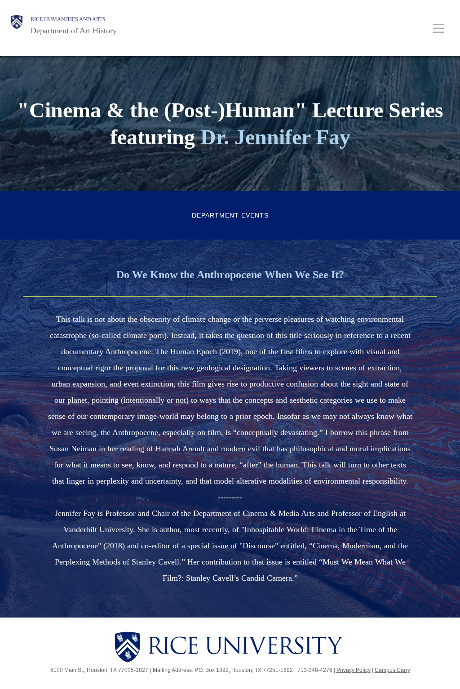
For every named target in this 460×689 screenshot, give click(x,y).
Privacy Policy (353, 670)
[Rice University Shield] (16, 25)
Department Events (230, 215)
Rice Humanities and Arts (68, 19)
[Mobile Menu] (438, 28)
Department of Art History (74, 30)
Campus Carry (392, 670)
